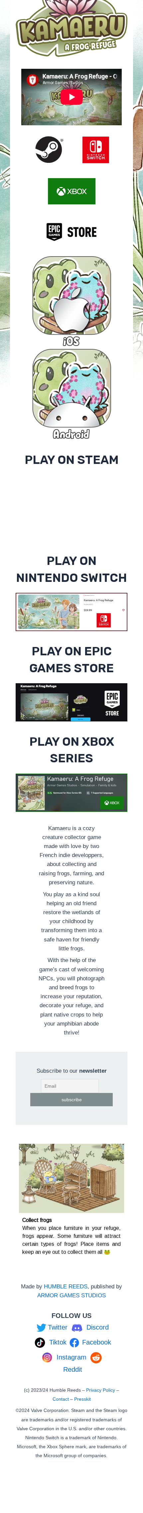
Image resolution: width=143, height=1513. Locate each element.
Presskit (82, 1399)
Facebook (96, 1342)
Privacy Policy (100, 1390)
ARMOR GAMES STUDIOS (71, 1295)
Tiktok (58, 1342)
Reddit (72, 1369)
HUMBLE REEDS (65, 1286)
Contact (61, 1399)
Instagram (71, 1357)
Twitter (58, 1327)
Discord (97, 1327)
